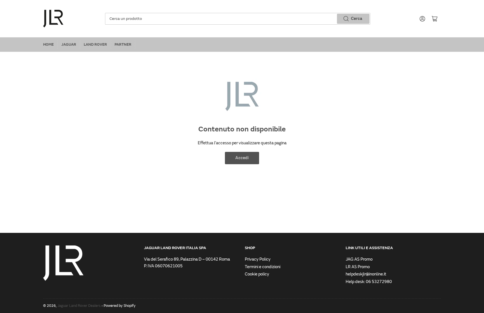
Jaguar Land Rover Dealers (79, 305)
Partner (123, 44)
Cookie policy (257, 274)
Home (48, 44)
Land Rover (95, 44)
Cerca (356, 18)
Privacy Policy (258, 259)
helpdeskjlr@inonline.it (366, 274)
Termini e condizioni (262, 267)
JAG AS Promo (359, 259)
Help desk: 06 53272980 (369, 281)
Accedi (242, 158)
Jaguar (68, 44)
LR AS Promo (358, 267)
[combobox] (237, 19)
